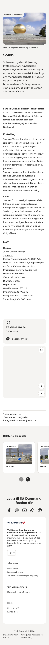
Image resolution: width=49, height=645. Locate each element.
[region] (24, 372)
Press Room (13, 568)
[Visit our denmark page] (9, 510)
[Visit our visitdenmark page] (24, 510)
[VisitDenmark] (16, 522)
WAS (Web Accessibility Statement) (32, 636)
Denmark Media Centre (18, 592)
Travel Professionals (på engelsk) (22, 576)
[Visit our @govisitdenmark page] (32, 510)
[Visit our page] (17, 510)
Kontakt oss (12, 612)
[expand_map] (41, 350)
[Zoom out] (41, 393)
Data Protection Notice (10, 636)
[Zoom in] (41, 386)
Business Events (15, 572)
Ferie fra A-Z (13, 608)
